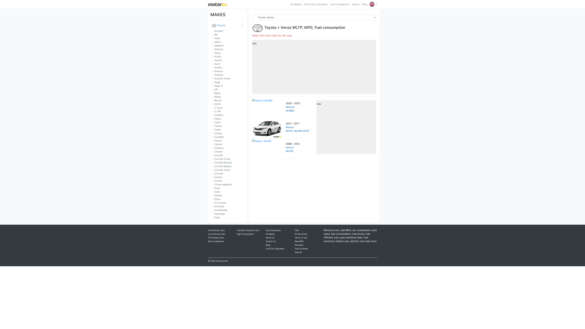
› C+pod (218, 107)
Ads (254, 43)
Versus (355, 4)
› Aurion (217, 60)
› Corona (218, 173)
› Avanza (218, 71)
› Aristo (217, 56)
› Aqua (216, 52)
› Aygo (216, 82)
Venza (286, 27)
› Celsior (218, 144)
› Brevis (217, 100)
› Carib (217, 129)
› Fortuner (218, 206)
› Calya (217, 118)
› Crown (217, 180)
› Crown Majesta (222, 184)
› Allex (216, 38)
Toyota (221, 25)
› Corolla (218, 155)
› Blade (217, 96)
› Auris (216, 63)
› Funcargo (219, 213)
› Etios (216, 199)
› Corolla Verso (221, 169)
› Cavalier (218, 136)
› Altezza (218, 49)
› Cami (216, 122)
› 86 (215, 34)
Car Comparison (339, 4)
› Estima (217, 195)
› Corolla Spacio (222, 166)
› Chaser (218, 151)
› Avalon (217, 67)
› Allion (217, 41)
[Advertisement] (314, 67)
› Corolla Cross (221, 158)
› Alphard (218, 45)
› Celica (217, 140)
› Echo (216, 191)
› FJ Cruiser (219, 202)
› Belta (216, 93)
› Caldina (218, 115)
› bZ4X (217, 104)
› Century (218, 147)
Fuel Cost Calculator (316, 4)
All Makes (296, 4)
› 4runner (218, 30)
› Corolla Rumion (222, 162)
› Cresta (217, 177)
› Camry (217, 125)
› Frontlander (220, 210)
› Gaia (216, 217)
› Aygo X (218, 85)
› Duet (216, 188)
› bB (215, 89)
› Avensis (218, 74)
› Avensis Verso (221, 78)
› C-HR (217, 111)
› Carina (217, 133)
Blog (364, 4)
